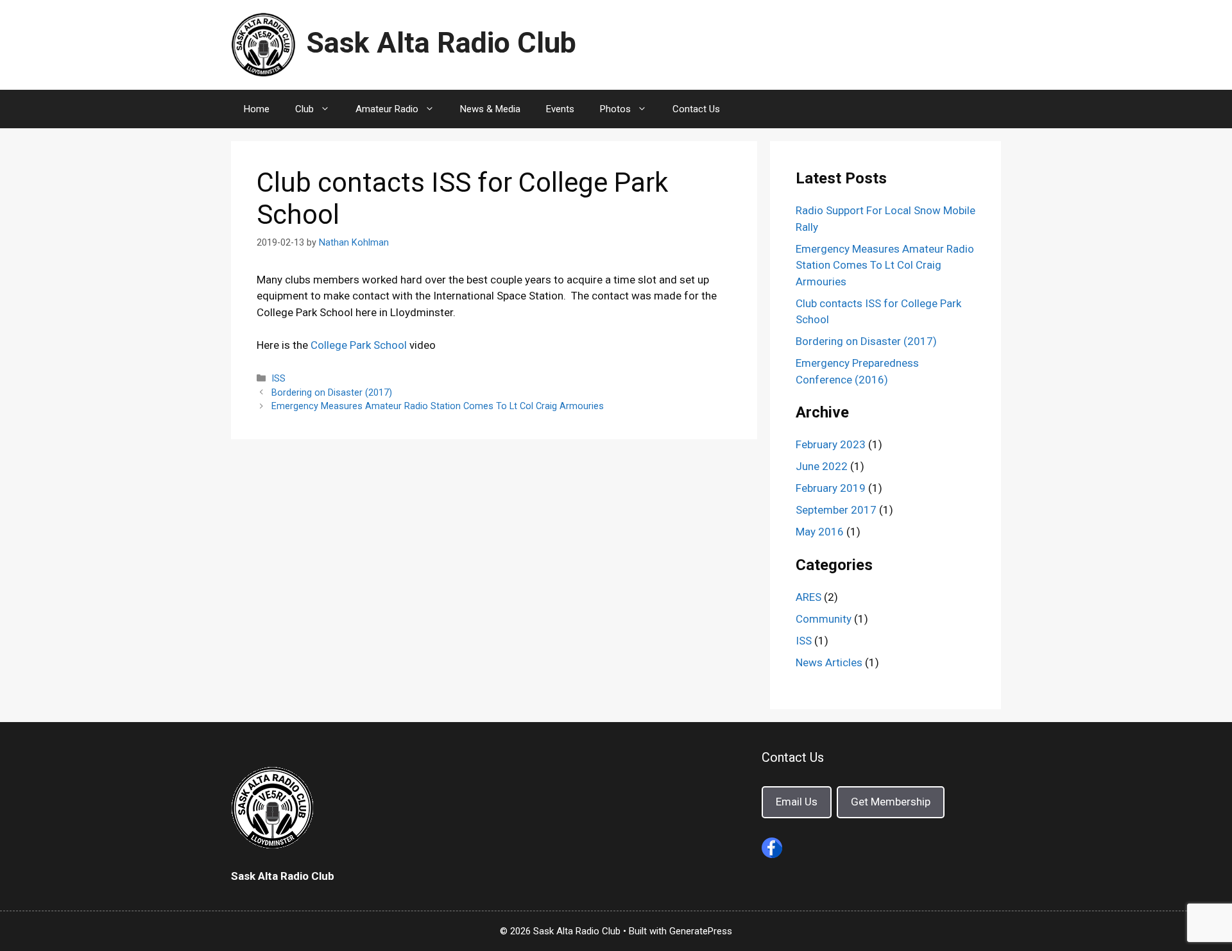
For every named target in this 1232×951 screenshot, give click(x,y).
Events (560, 109)
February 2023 (831, 444)
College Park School (359, 345)
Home (257, 109)
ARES (808, 597)
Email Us (796, 801)
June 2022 (822, 466)
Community (823, 618)
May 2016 (820, 531)
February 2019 (831, 488)
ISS (278, 378)
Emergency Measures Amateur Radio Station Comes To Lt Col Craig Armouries (437, 406)
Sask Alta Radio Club (441, 43)
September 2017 (836, 509)
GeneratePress (700, 931)
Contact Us (696, 109)
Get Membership (890, 801)
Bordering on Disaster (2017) (331, 392)
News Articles (829, 662)
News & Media (490, 109)
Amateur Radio (386, 109)
